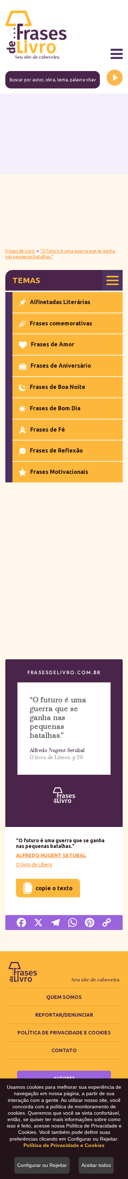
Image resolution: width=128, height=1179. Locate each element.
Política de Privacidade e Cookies (64, 1032)
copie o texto (50, 885)
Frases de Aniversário (61, 365)
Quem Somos (64, 997)
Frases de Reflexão (56, 450)
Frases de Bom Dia (55, 408)
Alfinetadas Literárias (60, 302)
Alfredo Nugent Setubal (51, 855)
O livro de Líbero (34, 864)
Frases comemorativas (61, 323)
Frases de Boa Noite (57, 387)
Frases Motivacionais (59, 472)
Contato (64, 1050)
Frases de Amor (52, 344)
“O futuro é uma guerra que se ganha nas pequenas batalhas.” (58, 718)
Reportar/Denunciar (64, 1015)
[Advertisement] (64, 170)
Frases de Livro (20, 251)
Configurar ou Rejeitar (42, 1165)
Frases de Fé (47, 429)
